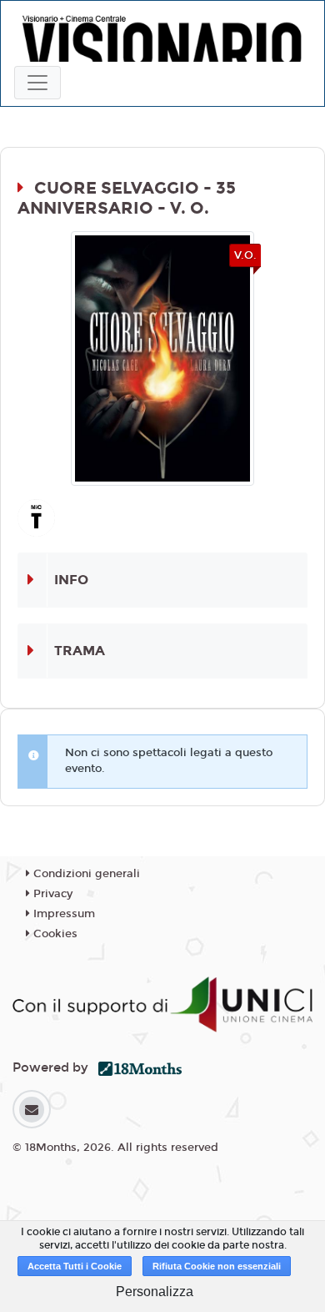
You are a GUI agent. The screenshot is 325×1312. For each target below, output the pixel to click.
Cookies (54, 934)
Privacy (51, 894)
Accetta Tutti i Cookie (75, 1266)
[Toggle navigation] (37, 82)
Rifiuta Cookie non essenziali (216, 1266)
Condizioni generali (85, 874)
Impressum (62, 914)
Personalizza (154, 1291)
